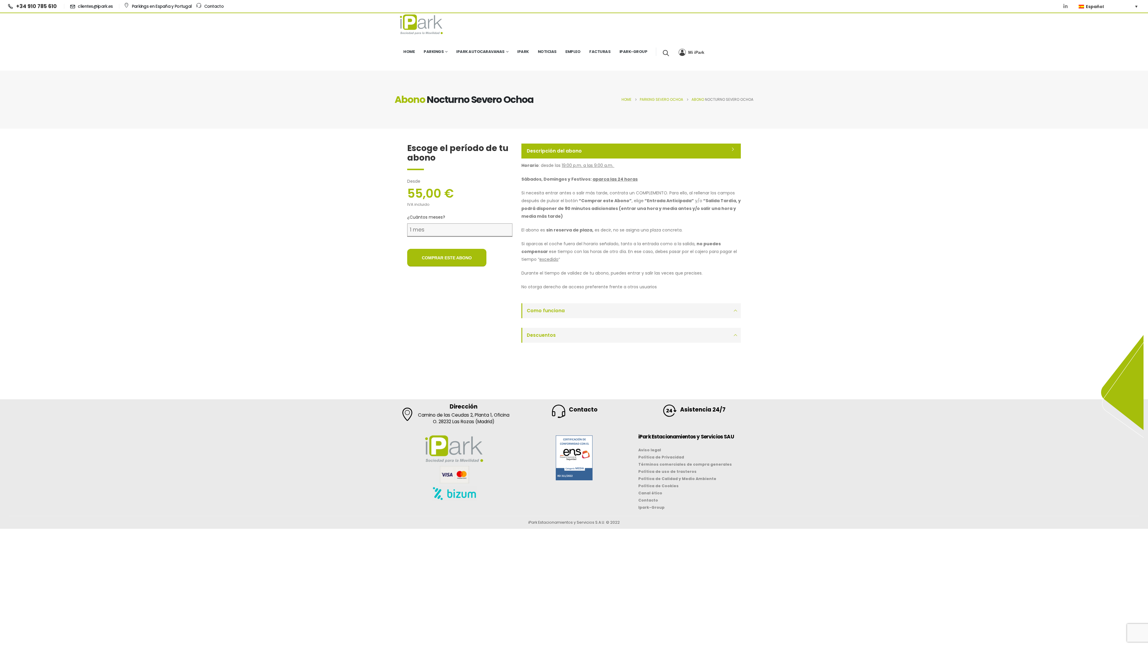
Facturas (599, 51)
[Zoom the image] (574, 439)
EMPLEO (572, 51)
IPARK (523, 51)
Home (409, 51)
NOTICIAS (547, 51)
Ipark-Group (633, 51)
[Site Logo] (421, 24)
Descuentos (541, 335)
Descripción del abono (554, 151)
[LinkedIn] (1065, 6)
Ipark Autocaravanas (480, 51)
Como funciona (546, 310)
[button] (666, 53)
